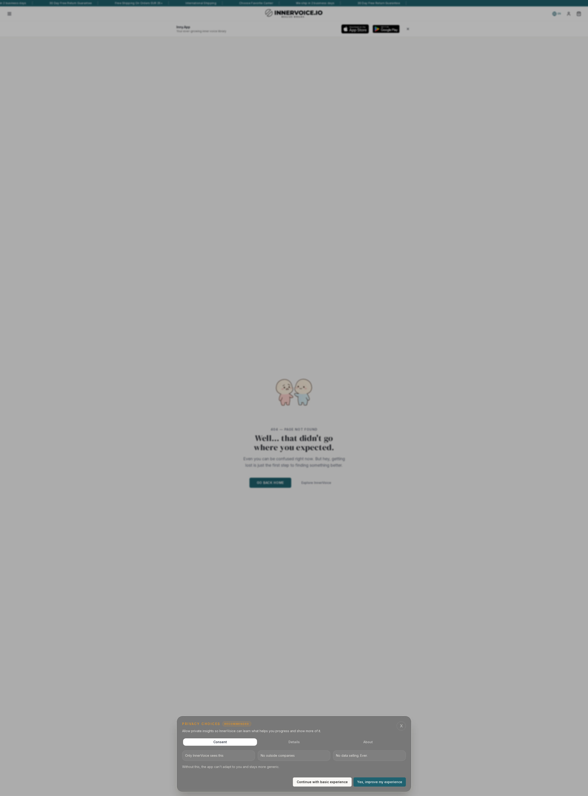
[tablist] (294, 742)
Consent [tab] (220, 742)
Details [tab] (294, 742)
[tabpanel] (294, 759)
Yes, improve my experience (379, 782)
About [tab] (368, 742)
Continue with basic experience (322, 782)
